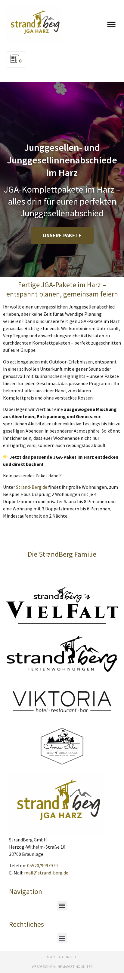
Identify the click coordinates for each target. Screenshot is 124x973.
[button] (111, 25)
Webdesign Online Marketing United (62, 966)
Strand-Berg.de (31, 487)
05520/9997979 (42, 865)
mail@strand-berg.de (46, 873)
